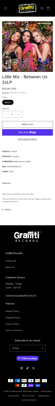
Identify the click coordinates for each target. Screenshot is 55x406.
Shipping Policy (13, 317)
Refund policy (46, 391)
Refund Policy (12, 311)
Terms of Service (14, 330)
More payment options (27, 139)
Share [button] (8, 209)
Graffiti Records (16, 391)
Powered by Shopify (30, 391)
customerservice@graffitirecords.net (21, 295)
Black (8, 102)
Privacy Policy (12, 324)
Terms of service (28, 396)
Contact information (28, 400)
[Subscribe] (42, 348)
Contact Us (11, 261)
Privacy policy (13, 396)
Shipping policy (44, 396)
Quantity (5, 109)
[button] (6, 8)
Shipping (5, 92)
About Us (10, 267)
